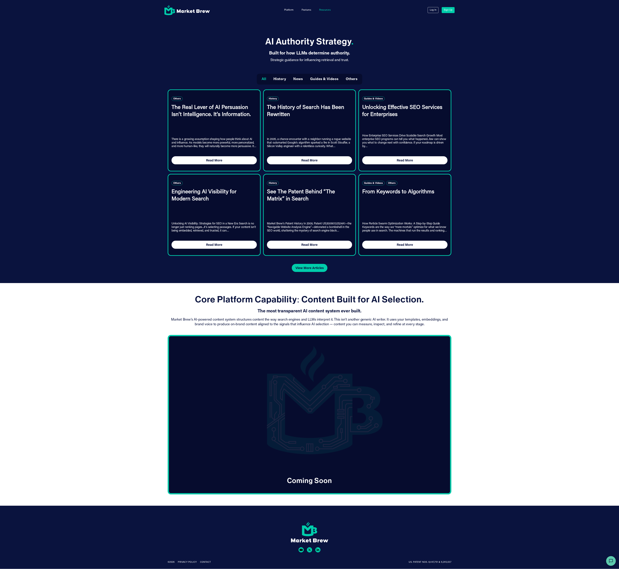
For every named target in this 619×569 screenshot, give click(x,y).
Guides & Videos (324, 79)
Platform (289, 10)
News (298, 79)
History (279, 79)
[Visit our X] (309, 549)
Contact (205, 562)
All (264, 79)
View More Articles (309, 268)
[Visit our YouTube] (301, 549)
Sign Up (448, 10)
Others (352, 79)
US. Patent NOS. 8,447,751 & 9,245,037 (430, 562)
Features (306, 10)
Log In (433, 10)
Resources (325, 10)
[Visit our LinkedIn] (317, 549)
